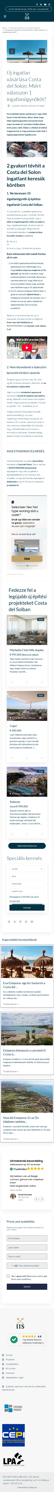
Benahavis (16, 642)
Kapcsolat (10, 1373)
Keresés (27, 907)
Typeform (20, 574)
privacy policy (36, 1276)
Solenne (15, 801)
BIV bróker (11, 1368)
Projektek (10, 1359)
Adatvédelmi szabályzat (27, 1487)
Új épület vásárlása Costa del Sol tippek (28, 105)
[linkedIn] (41, 4)
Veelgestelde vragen (15, 1377)
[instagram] (50, 4)
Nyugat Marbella (29, 642)
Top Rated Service (31, 1339)
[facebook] (37, 4)
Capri (13, 726)
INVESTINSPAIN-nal (16, 326)
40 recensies (33, 1164)
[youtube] (45, 4)
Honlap (9, 1355)
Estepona (16, 718)
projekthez (28, 235)
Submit (27, 1286)
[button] (42, 1199)
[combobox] (12, 1266)
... (26, 672)
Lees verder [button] (19, 1190)
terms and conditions (21, 1279)
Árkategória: (14, 897)
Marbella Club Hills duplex (27, 650)
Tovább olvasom (10, 1004)
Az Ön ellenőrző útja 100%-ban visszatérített (29, 9)
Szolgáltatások (12, 1364)
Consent (10, 1273)
